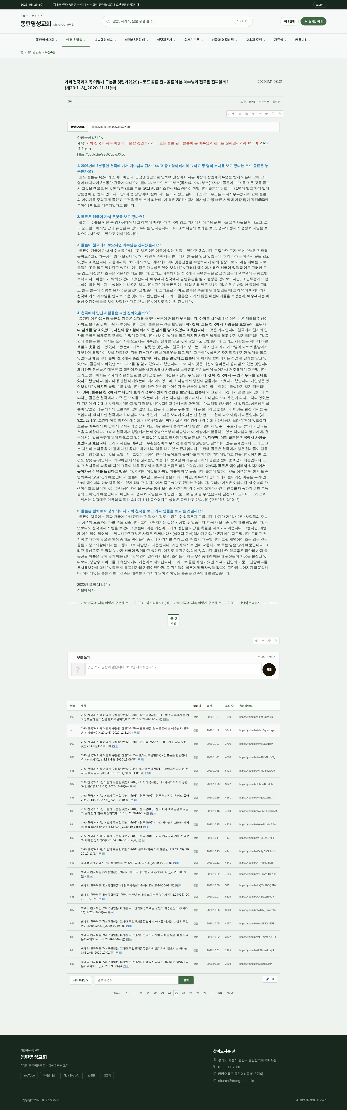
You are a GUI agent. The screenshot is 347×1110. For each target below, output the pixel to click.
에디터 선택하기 (267, 656)
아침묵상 (50, 52)
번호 (72, 705)
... (134, 993)
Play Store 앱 (71, 1075)
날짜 (209, 705)
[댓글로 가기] (266, 114)
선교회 (107, 1075)
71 (148, 993)
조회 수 (229, 705)
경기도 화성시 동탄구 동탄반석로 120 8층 (247, 1060)
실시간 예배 (315, 21)
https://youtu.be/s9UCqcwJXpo (101, 154)
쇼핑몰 (91, 1075)
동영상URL (246, 705)
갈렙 (70, 101)
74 (169, 993)
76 (183, 993)
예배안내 (289, 21)
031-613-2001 (229, 1067)
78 (197, 993)
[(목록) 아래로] (260, 114)
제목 (83, 705)
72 (155, 993)
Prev (117, 993)
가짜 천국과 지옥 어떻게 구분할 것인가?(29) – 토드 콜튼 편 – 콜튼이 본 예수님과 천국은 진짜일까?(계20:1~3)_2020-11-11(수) (146, 84)
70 (141, 993)
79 (204, 993)
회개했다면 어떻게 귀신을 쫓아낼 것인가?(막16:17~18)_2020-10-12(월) (127, 863)
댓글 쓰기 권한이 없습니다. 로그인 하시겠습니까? (122, 667)
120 (219, 993)
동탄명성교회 (243, 1074)
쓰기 (271, 979)
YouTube (29, 1075)
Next (230, 993)
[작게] (246, 114)
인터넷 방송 (34, 52)
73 (162, 993)
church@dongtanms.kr (236, 1081)
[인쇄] (273, 114)
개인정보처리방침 (305, 1100)
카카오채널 (49, 1075)
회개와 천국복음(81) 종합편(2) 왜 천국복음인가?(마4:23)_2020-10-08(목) (128, 885)
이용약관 (321, 1100)
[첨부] (279, 114)
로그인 (319, 4)
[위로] (253, 114)
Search (186, 980)
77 (190, 993)
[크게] (240, 114)
